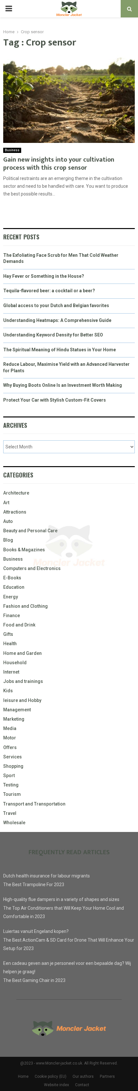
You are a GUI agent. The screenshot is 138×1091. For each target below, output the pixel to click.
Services (12, 756)
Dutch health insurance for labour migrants (46, 875)
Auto (8, 521)
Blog (8, 540)
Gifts (8, 634)
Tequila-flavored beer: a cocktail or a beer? (49, 290)
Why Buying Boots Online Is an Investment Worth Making (62, 385)
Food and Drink (19, 624)
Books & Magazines (24, 549)
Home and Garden (22, 653)
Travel (9, 813)
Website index (56, 1085)
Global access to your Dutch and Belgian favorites (56, 305)
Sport (9, 775)
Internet (11, 672)
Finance (11, 615)
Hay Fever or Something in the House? (43, 276)
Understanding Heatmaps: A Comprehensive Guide (57, 320)
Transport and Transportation (34, 803)
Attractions (14, 512)
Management (17, 709)
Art (6, 502)
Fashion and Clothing (25, 606)
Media (9, 728)
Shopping (13, 766)
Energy (10, 596)
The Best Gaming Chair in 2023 (34, 980)
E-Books (12, 577)
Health (10, 643)
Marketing (13, 719)
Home (23, 1076)
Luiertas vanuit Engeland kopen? (36, 931)
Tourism (12, 794)
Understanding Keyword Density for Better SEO (53, 334)
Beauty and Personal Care (30, 530)
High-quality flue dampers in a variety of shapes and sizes (61, 899)
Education (13, 587)
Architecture (16, 492)
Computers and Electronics (32, 568)
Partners (107, 1076)
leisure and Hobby (22, 700)
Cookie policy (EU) (50, 1076)
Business (12, 150)
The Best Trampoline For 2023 (33, 884)
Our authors (83, 1076)
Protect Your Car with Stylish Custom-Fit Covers (54, 400)
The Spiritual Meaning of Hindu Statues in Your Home (59, 349)
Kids (8, 690)
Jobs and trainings (23, 681)
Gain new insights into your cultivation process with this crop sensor (58, 163)
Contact (82, 1085)
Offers (10, 747)
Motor (9, 737)
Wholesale (14, 822)
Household (15, 662)
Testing (11, 784)
